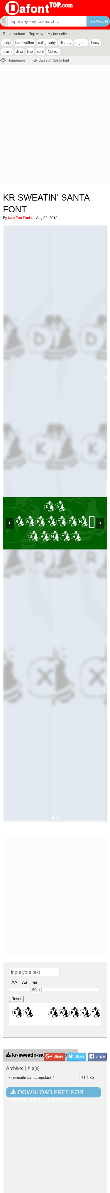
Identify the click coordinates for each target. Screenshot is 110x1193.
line (30, 52)
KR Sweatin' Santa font (51, 60)
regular (81, 43)
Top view (36, 34)
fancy (95, 43)
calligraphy (47, 43)
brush (7, 52)
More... (53, 52)
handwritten (24, 43)
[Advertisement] (55, 126)
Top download (14, 34)
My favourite (57, 34)
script (7, 43)
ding (19, 52)
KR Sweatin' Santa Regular (56, 1014)
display (65, 43)
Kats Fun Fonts (20, 218)
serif (40, 52)
